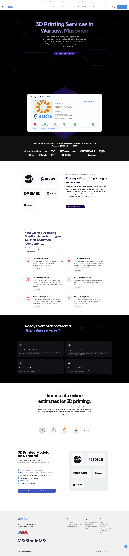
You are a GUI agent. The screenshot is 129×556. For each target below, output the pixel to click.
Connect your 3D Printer (69, 7)
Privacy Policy (89, 524)
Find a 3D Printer (83, 7)
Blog (113, 7)
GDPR (86, 529)
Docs (109, 7)
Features (70, 522)
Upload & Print (56, 7)
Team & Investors (105, 528)
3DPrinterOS (104, 530)
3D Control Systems (103, 525)
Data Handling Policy (91, 526)
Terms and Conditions (91, 522)
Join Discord (93, 7)
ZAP (101, 533)
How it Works (102, 7)
